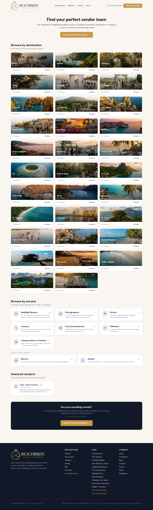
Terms (121, 470)
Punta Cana (69, 457)
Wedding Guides (98, 460)
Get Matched (97, 454)
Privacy (122, 467)
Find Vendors (97, 457)
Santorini (68, 470)
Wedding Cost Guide (100, 480)
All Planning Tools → (100, 490)
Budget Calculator (99, 487)
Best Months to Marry (100, 463)
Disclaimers (123, 473)
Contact (122, 463)
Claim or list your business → (76, 423)
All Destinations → (72, 473)
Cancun (68, 454)
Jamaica (68, 460)
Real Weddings (97, 477)
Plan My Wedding (133, 5)
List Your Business (114, 5)
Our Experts (123, 457)
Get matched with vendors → (76, 34)
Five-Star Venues (98, 470)
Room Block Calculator (100, 483)
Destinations (60, 5)
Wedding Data (97, 473)
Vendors (71, 5)
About (88, 5)
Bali (66, 467)
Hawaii (67, 463)
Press (121, 460)
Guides (80, 5)
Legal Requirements (99, 467)
